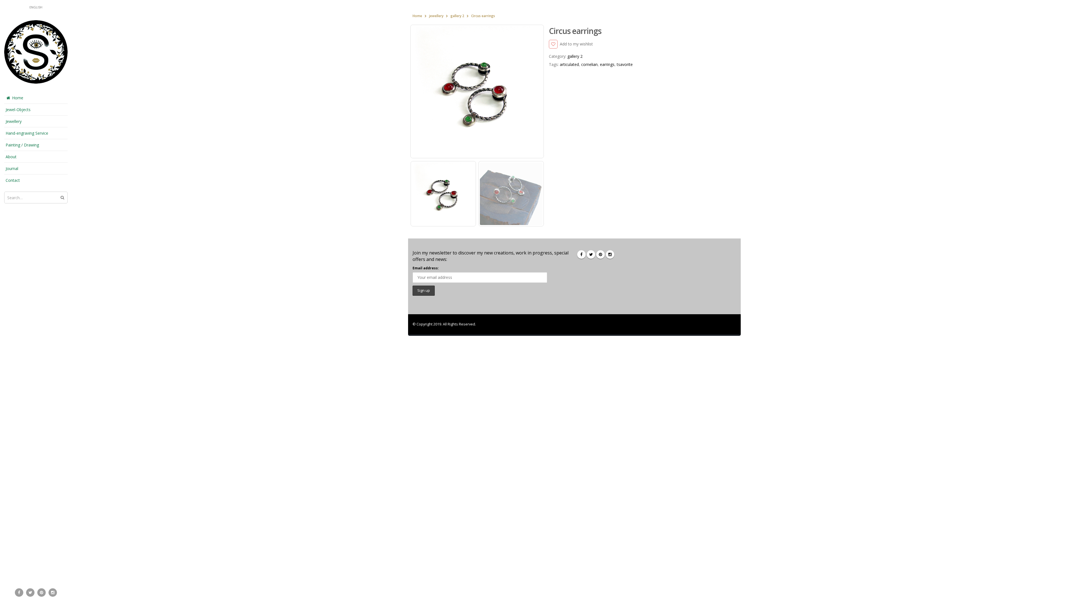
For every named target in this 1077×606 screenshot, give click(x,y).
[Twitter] (30, 592)
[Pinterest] (41, 592)
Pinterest (600, 254)
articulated (569, 64)
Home (17, 97)
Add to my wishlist (576, 44)
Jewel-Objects (18, 109)
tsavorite (625, 64)
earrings (607, 64)
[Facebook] (19, 592)
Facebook (581, 254)
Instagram (610, 254)
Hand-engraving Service (27, 133)
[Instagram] (53, 592)
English (35, 7)
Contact (13, 180)
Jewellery (14, 121)
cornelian (589, 64)
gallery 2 (575, 56)
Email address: (426, 268)
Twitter (591, 254)
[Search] (62, 197)
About (11, 156)
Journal (12, 168)
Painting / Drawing (22, 145)
